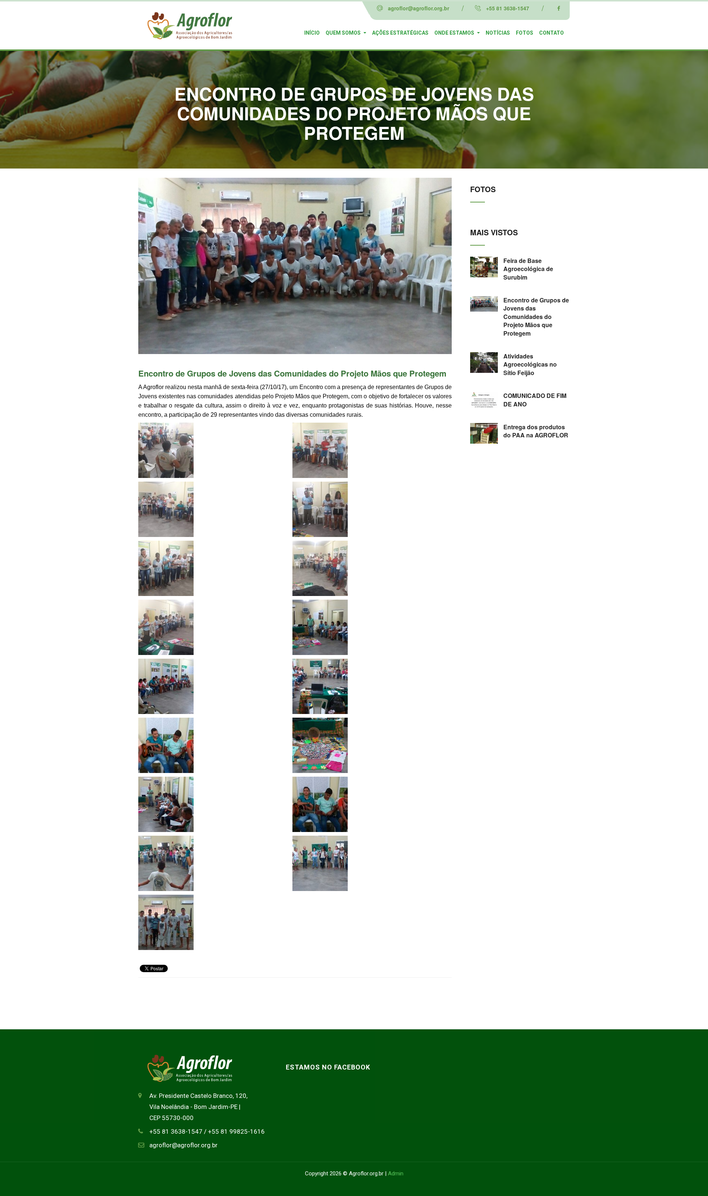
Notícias (498, 33)
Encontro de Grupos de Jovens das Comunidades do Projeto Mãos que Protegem (292, 373)
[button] (213, 452)
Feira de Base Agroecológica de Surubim (528, 268)
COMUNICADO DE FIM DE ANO (534, 399)
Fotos (524, 33)
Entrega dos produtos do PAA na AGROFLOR (535, 431)
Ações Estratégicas (400, 33)
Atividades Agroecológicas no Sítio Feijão (530, 364)
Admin (395, 1173)
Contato (551, 33)
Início (312, 33)
